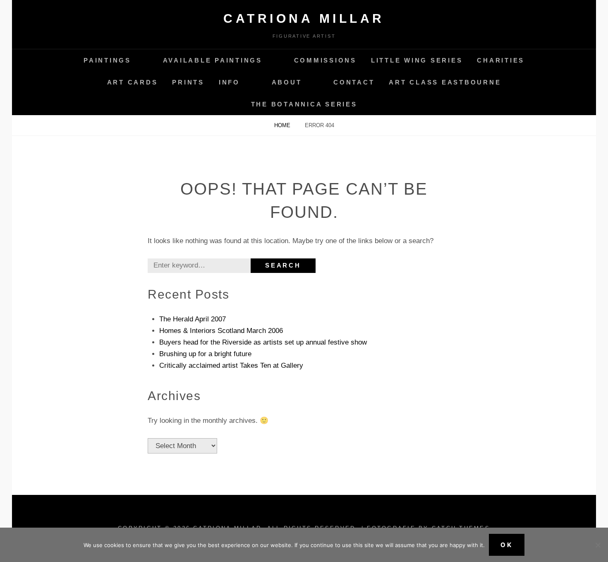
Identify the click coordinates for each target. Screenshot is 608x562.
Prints (188, 82)
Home (283, 125)
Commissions (325, 60)
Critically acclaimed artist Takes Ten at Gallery (231, 365)
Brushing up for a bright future (205, 354)
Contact (353, 82)
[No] (598, 545)
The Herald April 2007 (192, 319)
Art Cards (132, 82)
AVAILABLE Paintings (212, 60)
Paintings (107, 60)
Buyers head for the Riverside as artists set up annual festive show (263, 342)
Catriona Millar (304, 18)
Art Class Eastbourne (445, 82)
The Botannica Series (304, 104)
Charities (500, 60)
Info (229, 82)
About (287, 82)
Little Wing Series (417, 60)
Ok (506, 545)
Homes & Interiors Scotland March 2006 (221, 331)
